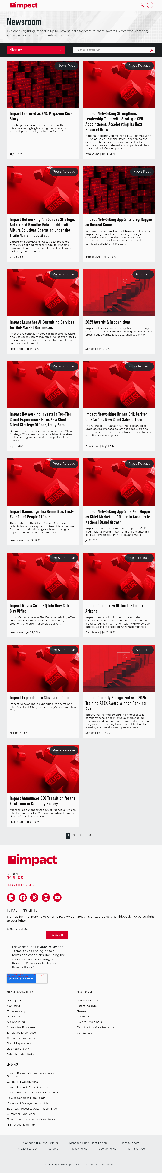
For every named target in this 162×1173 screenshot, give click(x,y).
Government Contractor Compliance (31, 1119)
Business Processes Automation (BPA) (32, 1109)
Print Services (16, 1017)
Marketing (14, 1006)
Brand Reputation (19, 1043)
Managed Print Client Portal (87, 1143)
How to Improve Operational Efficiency (32, 1093)
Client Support (129, 1143)
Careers (53, 1149)
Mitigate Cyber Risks (20, 1054)
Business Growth (18, 1049)
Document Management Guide (27, 1103)
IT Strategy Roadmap (21, 1125)
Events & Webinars (89, 1022)
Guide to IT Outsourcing (22, 1082)
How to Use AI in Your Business (27, 1087)
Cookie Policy (107, 1149)
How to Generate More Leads (26, 1098)
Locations (83, 1017)
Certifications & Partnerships (95, 1027)
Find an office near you (20, 885)
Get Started (84, 1033)
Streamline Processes (21, 1027)
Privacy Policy (78, 1149)
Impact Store (25, 1149)
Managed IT (14, 1001)
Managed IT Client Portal (39, 1143)
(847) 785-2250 (15, 878)
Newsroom (84, 1011)
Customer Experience (21, 1038)
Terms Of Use (136, 1149)
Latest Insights (87, 1006)
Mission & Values (87, 1001)
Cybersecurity (16, 1011)
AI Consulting (16, 1022)
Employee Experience (21, 1033)
